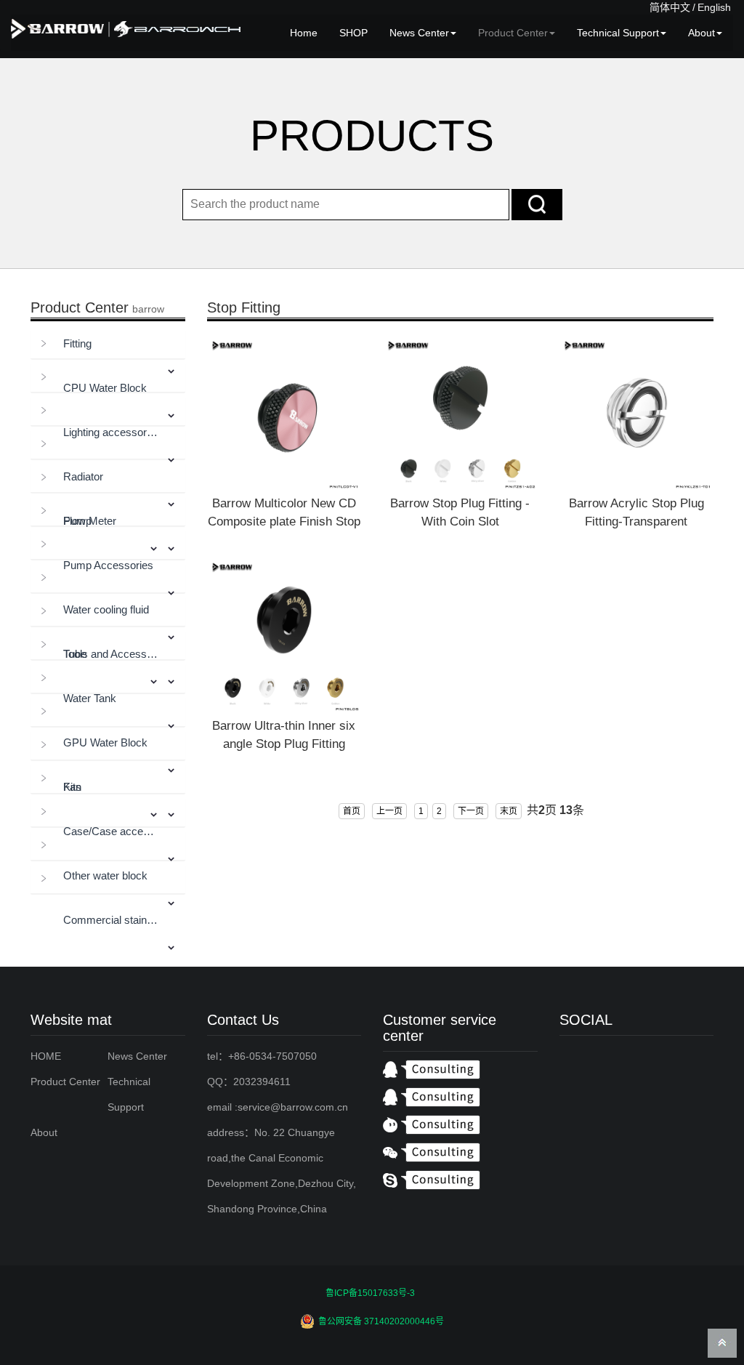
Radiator (83, 476)
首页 (351, 811)
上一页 (389, 811)
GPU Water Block (105, 742)
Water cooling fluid (106, 609)
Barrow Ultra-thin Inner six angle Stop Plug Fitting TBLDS (283, 744)
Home (304, 33)
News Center (419, 33)
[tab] (108, 344)
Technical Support (618, 33)
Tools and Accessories (110, 654)
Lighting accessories (110, 432)
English (714, 7)
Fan (72, 787)
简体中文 (670, 7)
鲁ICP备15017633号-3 (370, 1293)
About (701, 33)
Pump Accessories (108, 565)
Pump (77, 521)
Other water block (105, 875)
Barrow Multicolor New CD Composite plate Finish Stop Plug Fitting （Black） (284, 521)
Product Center (513, 33)
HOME (46, 1056)
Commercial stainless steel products (110, 920)
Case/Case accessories (110, 831)
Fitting (77, 343)
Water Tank (89, 698)
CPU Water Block (105, 388)
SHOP (353, 33)
